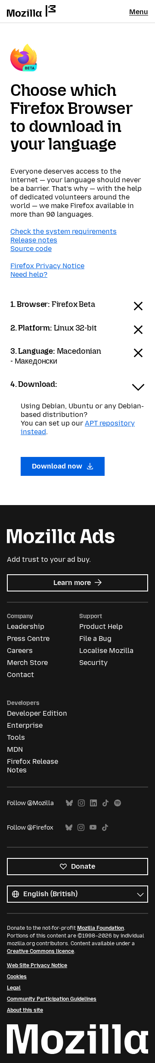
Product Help (101, 626)
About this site (25, 1010)
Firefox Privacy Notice (47, 266)
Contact (20, 675)
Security (93, 663)
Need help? (28, 274)
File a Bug (95, 638)
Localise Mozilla (106, 650)
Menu (138, 12)
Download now (58, 466)
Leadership (25, 626)
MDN (15, 749)
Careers (20, 650)
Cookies (17, 977)
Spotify (117, 803)
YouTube (93, 827)
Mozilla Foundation (100, 928)
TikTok (105, 803)
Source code (31, 249)
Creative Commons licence (40, 951)
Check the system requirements (63, 231)
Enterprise (25, 725)
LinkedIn (93, 803)
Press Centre (28, 638)
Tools (16, 737)
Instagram (81, 803)
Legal (14, 988)
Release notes (33, 240)
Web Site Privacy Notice (37, 965)
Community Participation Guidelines (51, 999)
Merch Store (27, 663)
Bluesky (69, 803)
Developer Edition (37, 713)
